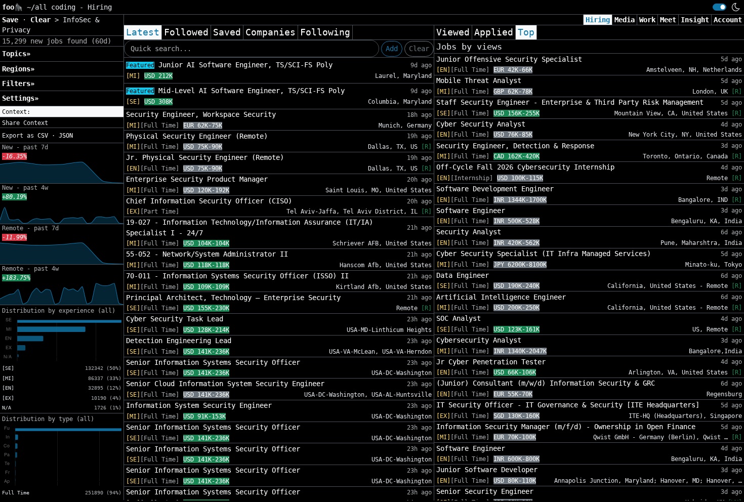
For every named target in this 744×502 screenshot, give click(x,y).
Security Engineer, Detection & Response (515, 146)
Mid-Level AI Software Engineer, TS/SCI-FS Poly (235, 91)
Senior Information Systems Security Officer (213, 362)
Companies (270, 32)
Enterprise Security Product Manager (197, 179)
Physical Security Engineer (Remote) (197, 136)
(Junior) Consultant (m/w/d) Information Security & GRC (545, 383)
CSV (42, 135)
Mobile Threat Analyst (478, 80)
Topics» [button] (16, 54)
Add (392, 49)
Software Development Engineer (495, 189)
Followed (186, 32)
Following (325, 32)
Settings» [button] (20, 98)
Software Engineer (470, 210)
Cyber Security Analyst (480, 124)
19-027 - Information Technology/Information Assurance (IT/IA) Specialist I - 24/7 (249, 227)
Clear (419, 49)
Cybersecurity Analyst (478, 340)
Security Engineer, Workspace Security (201, 114)
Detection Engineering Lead (178, 341)
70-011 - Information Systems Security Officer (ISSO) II (237, 276)
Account (728, 20)
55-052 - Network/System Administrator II (207, 254)
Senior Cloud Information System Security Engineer (225, 384)
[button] (61, 111)
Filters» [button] (18, 83)
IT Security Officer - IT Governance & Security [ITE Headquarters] (567, 405)
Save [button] (12, 20)
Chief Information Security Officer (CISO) (209, 201)
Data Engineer (462, 275)
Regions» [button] (18, 69)
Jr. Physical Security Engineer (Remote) (205, 157)
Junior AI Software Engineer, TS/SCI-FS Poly (229, 65)
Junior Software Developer (487, 470)
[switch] (719, 7)
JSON (66, 135)
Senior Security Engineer (484, 491)
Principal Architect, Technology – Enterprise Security (233, 298)
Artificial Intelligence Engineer (501, 297)
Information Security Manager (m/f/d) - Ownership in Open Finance (565, 427)
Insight (695, 20)
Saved (227, 32)
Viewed (453, 32)
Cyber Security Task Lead (174, 319)
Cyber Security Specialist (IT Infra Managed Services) (543, 253)
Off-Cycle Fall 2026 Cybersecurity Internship (525, 167)
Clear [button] (42, 20)
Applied (493, 32)
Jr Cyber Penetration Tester (491, 362)
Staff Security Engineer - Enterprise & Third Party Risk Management (570, 102)
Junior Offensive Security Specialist (509, 59)
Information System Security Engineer (199, 405)
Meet (668, 20)
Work (647, 20)
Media (624, 20)
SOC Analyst (458, 318)
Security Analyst (468, 232)
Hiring (598, 20)
